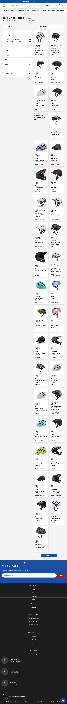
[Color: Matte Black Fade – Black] (36, 486)
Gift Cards (33, 640)
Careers (33, 607)
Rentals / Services (33, 614)
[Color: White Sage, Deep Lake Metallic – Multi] (36, 210)
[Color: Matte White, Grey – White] (36, 101)
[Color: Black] (52, 46)
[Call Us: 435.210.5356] (4, 660)
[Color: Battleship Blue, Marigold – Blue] (39, 46)
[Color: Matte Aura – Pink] (39, 321)
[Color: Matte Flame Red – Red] (39, 101)
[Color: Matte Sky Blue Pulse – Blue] (52, 376)
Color (7, 51)
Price (7, 64)
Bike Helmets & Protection (13, 21)
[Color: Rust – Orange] (55, 46)
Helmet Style (8, 73)
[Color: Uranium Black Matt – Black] (52, 73)
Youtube (34, 596)
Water (53, 11)
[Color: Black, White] (52, 128)
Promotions (33, 636)
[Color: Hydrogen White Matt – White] (52, 210)
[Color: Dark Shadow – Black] (52, 486)
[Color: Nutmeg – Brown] (57, 128)
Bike (58, 11)
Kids (7, 11)
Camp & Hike (13, 11)
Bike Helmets (24, 21)
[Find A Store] (4, 683)
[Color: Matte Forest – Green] (55, 183)
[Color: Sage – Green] (52, 459)
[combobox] (19, 5)
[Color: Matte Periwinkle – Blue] (36, 155)
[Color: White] (57, 46)
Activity (7, 69)
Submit (61, 575)
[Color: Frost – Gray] (57, 265)
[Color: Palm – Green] (36, 294)
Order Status (33, 629)
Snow (49, 11)
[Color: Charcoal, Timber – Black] (57, 403)
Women (3, 11)
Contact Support (33, 650)
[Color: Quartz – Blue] (52, 321)
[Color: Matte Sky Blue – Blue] (39, 404)
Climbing (21, 11)
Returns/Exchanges (33, 632)
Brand (7, 46)
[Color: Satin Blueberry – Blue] (52, 294)
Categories (8, 36)
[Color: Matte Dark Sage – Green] (42, 101)
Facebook (34, 593)
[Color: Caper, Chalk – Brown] (52, 403)
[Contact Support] (4, 671)
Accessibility (33, 654)
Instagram (34, 589)
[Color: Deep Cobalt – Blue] (55, 128)
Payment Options (33, 622)
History (33, 611)
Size (7, 60)
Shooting (33, 11)
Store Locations (33, 647)
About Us (33, 604)
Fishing (39, 11)
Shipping (33, 643)
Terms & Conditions (33, 618)
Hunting (27, 11)
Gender (7, 55)
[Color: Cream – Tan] (52, 265)
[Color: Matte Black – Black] (52, 101)
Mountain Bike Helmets (34, 21)
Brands (62, 11)
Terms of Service (40, 701)
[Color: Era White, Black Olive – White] (36, 46)
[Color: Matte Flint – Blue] (36, 321)
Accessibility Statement (56, 701)
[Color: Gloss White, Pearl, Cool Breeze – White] (39, 155)
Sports (44, 11)
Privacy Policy (27, 701)
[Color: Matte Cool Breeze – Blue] (36, 432)
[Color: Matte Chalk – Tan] (55, 101)
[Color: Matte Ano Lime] (36, 459)
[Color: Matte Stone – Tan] (39, 348)
